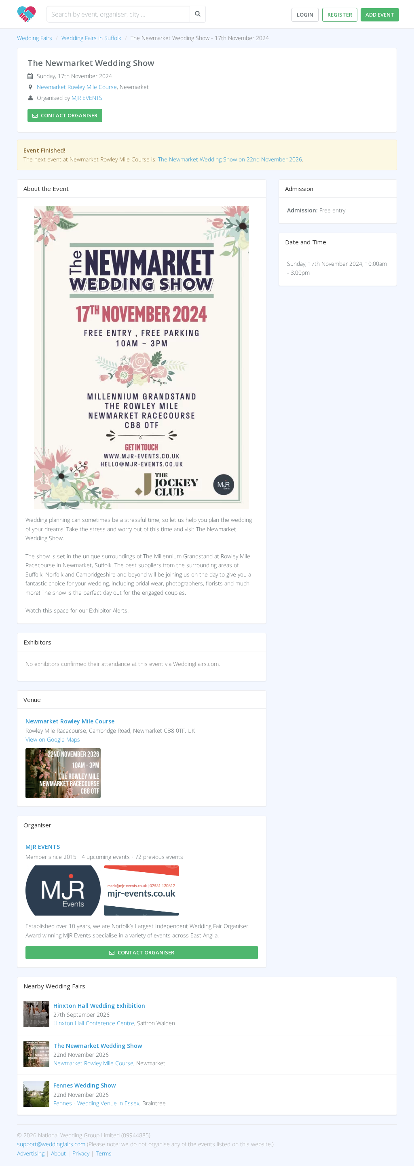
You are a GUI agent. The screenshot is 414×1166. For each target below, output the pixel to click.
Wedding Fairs (34, 38)
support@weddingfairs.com (51, 1144)
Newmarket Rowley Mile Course (77, 87)
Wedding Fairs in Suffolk (91, 38)
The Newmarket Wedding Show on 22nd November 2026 (230, 159)
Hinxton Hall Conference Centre (93, 1023)
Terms (104, 1153)
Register (339, 14)
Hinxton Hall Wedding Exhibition (99, 1005)
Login (305, 14)
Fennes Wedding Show (84, 1085)
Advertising (30, 1153)
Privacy (80, 1153)
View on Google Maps (52, 739)
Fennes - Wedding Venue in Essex (96, 1103)
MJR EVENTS (87, 98)
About (58, 1153)
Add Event (379, 14)
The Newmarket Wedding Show (97, 1045)
